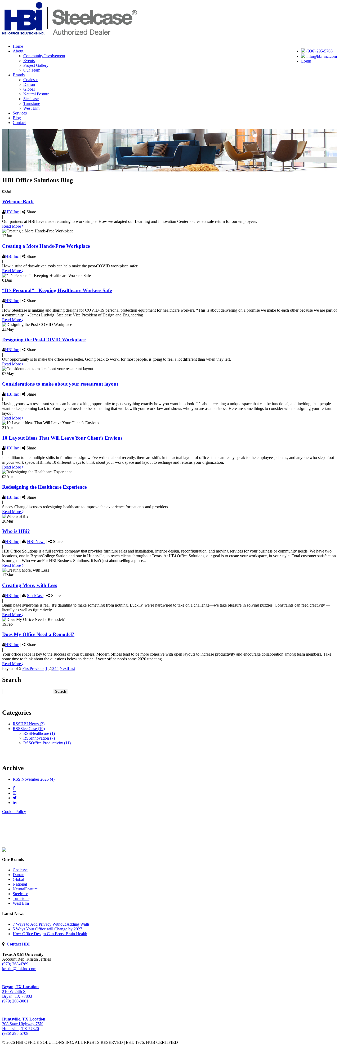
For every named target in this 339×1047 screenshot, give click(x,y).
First (26, 668)
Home (18, 46)
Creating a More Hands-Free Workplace (46, 246)
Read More (12, 226)
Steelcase (31, 98)
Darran (29, 84)
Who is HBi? (16, 531)
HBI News (36, 541)
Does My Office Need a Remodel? (38, 634)
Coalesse (30, 79)
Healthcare (43, 733)
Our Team (31, 70)
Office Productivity (51, 743)
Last (71, 668)
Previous (37, 668)
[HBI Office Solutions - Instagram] (14, 793)
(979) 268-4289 (15, 964)
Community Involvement (44, 56)
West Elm (31, 108)
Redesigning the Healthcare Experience (44, 487)
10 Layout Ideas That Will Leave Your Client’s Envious (62, 438)
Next (64, 668)
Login (306, 61)
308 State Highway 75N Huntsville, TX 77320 (23, 1024)
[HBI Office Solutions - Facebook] (14, 788)
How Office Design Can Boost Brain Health (50, 933)
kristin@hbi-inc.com (19, 968)
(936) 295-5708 (319, 51)
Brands (19, 75)
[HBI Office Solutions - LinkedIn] (14, 802)
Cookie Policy (14, 811)
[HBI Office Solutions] (4, 850)
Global (29, 89)
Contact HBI (17, 944)
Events (29, 60)
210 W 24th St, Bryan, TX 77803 (20, 991)
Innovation (43, 738)
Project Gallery (35, 65)
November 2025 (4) (38, 779)
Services (20, 113)
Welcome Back (18, 201)
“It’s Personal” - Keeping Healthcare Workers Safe (57, 290)
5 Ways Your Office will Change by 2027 (47, 929)
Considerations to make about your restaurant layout (60, 384)
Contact (19, 122)
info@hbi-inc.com (321, 56)
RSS (16, 724)
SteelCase (35, 595)
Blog (17, 118)
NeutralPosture (25, 889)
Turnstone (31, 103)
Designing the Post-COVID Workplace (44, 339)
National (20, 884)
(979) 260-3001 (15, 1001)
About (18, 51)
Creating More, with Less (29, 585)
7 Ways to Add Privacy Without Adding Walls (51, 924)
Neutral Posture (36, 94)
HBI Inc (12, 212)
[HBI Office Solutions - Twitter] (15, 798)
